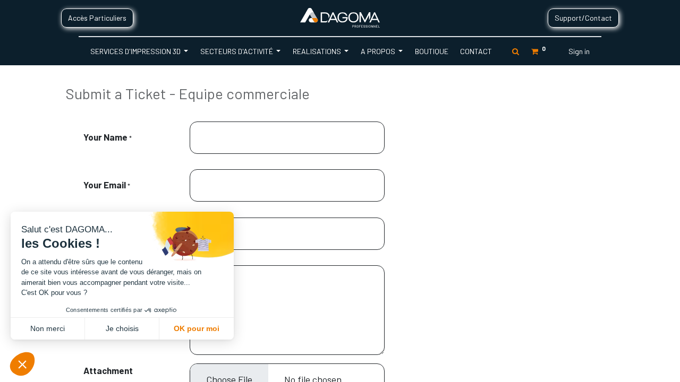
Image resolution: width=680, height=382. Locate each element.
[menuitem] (431, 51)
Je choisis (122, 328)
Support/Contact (583, 17)
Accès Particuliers (97, 17)
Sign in (579, 51)
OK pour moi (196, 328)
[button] (22, 364)
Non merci (47, 328)
